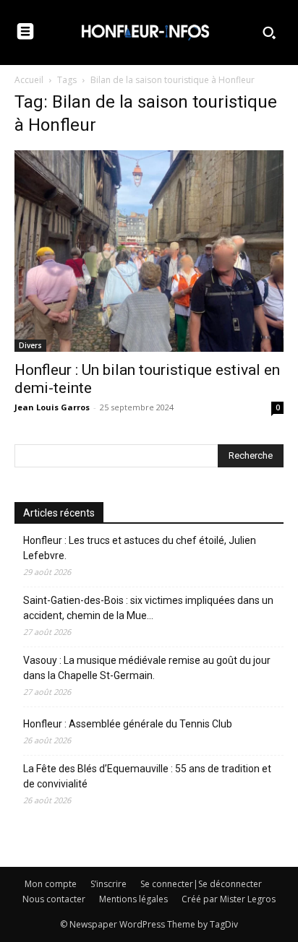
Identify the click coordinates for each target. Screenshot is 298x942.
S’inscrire (108, 884)
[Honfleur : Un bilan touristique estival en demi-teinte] (149, 251)
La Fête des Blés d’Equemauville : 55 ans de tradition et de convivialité (147, 776)
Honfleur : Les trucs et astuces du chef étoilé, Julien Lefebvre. (139, 548)
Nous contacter (53, 899)
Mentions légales (133, 899)
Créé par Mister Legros (229, 899)
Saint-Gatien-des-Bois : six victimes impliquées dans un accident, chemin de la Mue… (148, 608)
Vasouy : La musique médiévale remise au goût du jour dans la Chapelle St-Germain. (147, 667)
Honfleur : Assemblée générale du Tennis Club (127, 724)
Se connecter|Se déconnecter (201, 884)
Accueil (28, 80)
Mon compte (51, 884)
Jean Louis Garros (52, 407)
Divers (30, 345)
